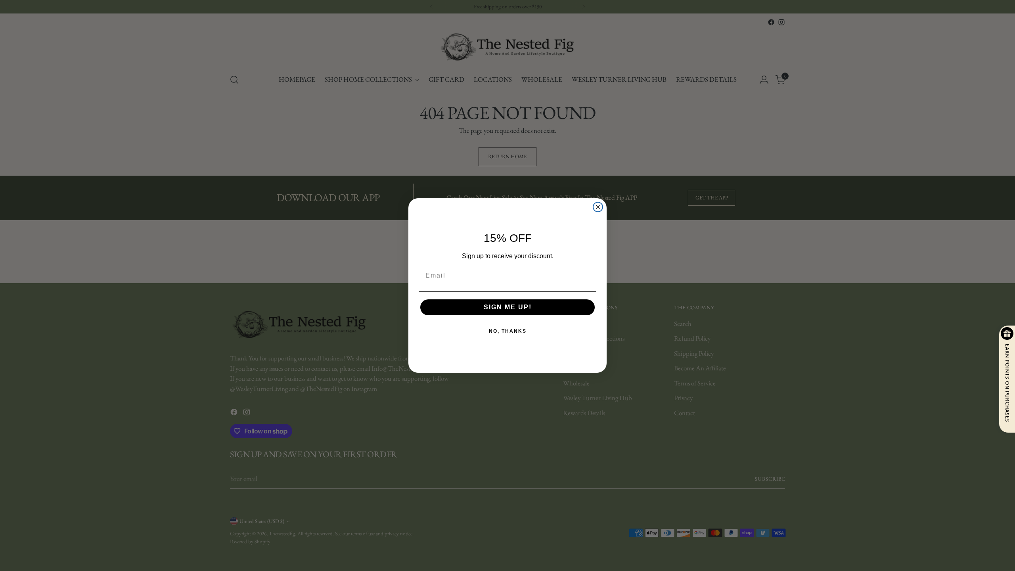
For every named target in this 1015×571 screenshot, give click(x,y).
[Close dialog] (598, 207)
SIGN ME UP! (508, 307)
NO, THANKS (508, 331)
